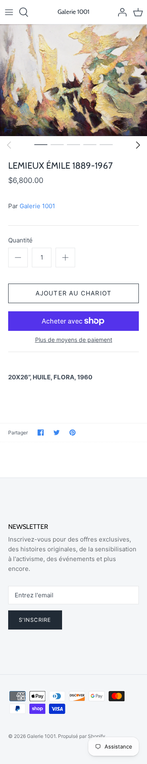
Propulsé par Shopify (81, 736)
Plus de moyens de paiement (73, 340)
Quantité (20, 240)
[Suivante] (138, 145)
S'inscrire (35, 619)
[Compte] (120, 12)
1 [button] (41, 144)
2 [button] (57, 144)
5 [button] (106, 144)
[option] (73, 80)
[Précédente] (9, 145)
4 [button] (90, 144)
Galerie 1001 (37, 206)
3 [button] (73, 144)
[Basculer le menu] (9, 12)
